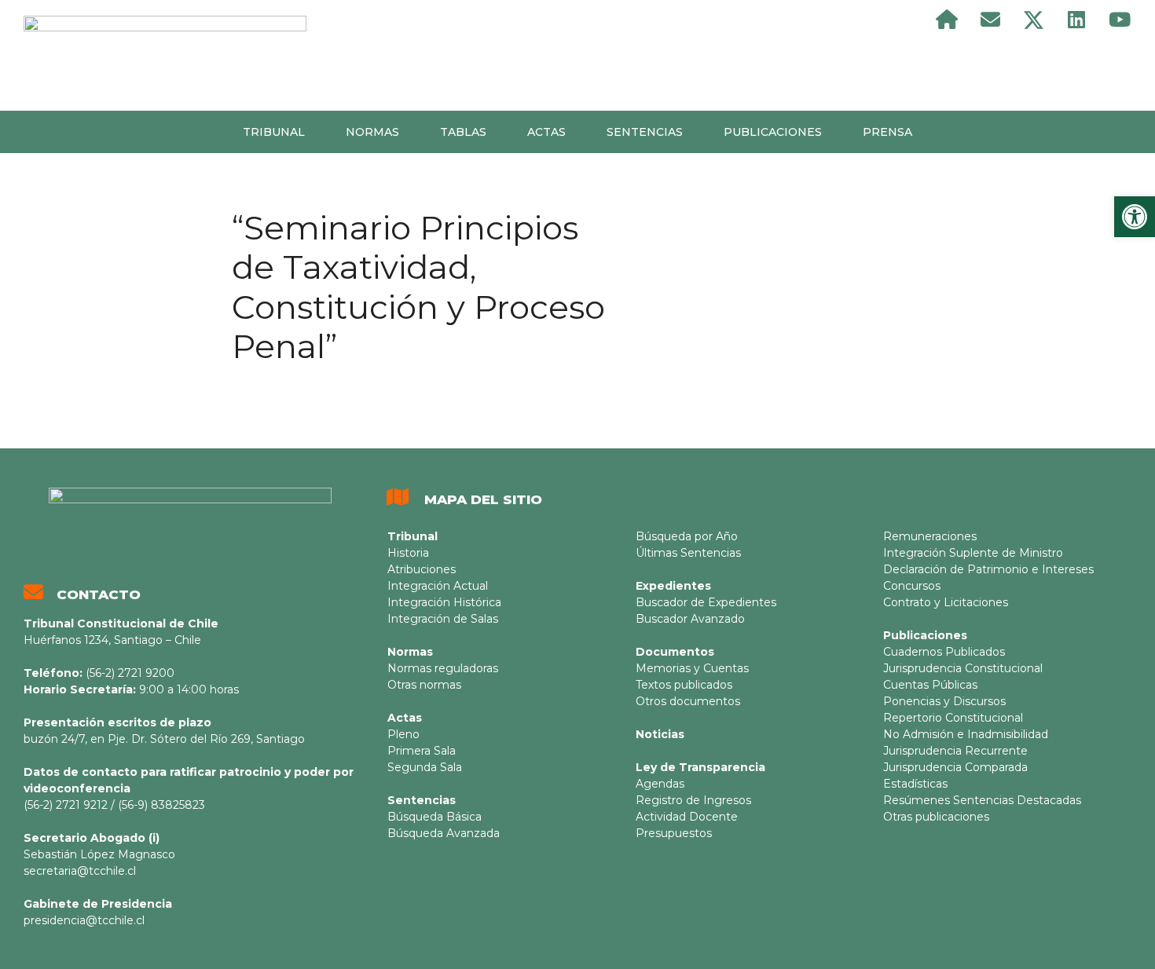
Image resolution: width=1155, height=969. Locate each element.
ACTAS (546, 132)
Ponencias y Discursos (944, 701)
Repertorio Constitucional (953, 718)
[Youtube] (1119, 19)
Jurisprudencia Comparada (955, 767)
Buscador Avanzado (690, 619)
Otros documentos (688, 701)
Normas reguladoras (442, 668)
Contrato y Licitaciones (945, 602)
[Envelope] (990, 19)
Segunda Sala (424, 767)
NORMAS (372, 132)
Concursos (911, 586)
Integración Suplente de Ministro (973, 553)
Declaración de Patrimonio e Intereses (988, 569)
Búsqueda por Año (687, 536)
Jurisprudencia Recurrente (955, 751)
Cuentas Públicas (930, 685)
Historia (408, 553)
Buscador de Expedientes (706, 602)
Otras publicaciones (936, 817)
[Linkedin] (1076, 19)
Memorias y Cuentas (692, 668)
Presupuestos (674, 833)
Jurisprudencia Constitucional (963, 668)
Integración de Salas (442, 619)
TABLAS (463, 132)
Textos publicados (684, 685)
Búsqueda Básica (434, 817)
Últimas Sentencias (688, 553)
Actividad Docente (687, 817)
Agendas (660, 784)
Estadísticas (915, 784)
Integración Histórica (444, 602)
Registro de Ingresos (693, 800)
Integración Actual (437, 586)
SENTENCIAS (645, 132)
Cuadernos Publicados (944, 652)
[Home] (946, 19)
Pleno (403, 734)
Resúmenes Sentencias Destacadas (982, 800)
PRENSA (887, 132)
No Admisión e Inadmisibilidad (965, 734)
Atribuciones (421, 569)
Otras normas (424, 685)
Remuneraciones (930, 536)
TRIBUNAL (274, 132)
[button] (1134, 216)
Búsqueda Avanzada (443, 833)
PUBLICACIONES (773, 132)
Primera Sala (421, 751)
